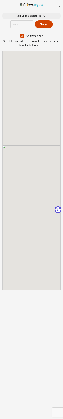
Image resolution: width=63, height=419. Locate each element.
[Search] (58, 5)
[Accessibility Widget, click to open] (58, 209)
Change (43, 24)
